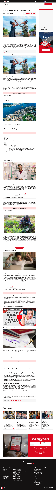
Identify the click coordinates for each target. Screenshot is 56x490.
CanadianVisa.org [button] (27, 467)
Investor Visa (5, 470)
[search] (52, 1)
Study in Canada (5, 477)
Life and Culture (43, 23)
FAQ (24, 469)
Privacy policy (40, 453)
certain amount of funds (19, 375)
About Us (25, 471)
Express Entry (5, 469)
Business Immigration (6, 476)
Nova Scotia (6, 98)
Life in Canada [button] (15, 467)
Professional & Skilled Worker (7, 471)
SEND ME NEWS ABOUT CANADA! (40, 448)
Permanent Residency (6, 479)
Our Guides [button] (36, 467)
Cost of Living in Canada (37, 474)
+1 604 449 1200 (46, 469)
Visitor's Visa (5, 478)
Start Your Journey (19, 247)
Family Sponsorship (6, 475)
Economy (42, 25)
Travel (42, 14)
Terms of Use (26, 475)
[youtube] (33, 463)
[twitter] (30, 463)
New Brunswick (6, 100)
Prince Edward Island (7, 95)
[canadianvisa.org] (5, 4)
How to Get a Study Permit (38, 472)
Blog (24, 470)
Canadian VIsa (43, 27)
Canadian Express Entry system (10, 277)
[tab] (46, 14)
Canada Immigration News (45, 21)
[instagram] (31, 463)
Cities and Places (44, 29)
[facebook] (28, 463)
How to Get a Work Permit (38, 473)
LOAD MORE (28, 432)
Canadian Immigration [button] (7, 467)
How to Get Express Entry (37, 469)
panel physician (22, 365)
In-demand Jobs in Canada (17, 469)
